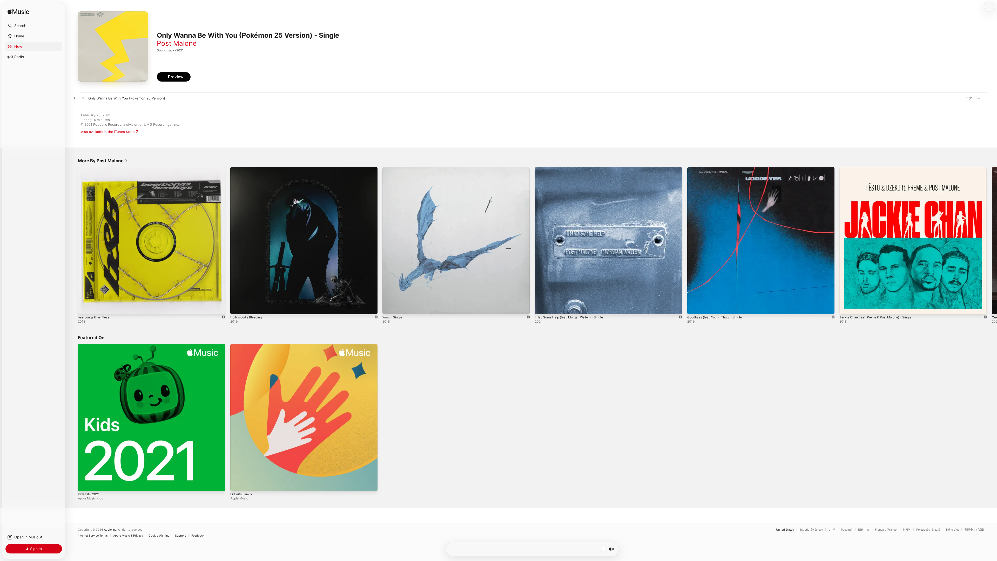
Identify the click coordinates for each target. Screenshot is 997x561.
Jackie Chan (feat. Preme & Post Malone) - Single (879, 169)
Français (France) (886, 529)
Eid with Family (242, 346)
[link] (103, 161)
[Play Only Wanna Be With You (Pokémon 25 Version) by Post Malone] (83, 98)
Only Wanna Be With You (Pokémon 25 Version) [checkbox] (126, 98)
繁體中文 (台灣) (974, 529)
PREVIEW (967, 98)
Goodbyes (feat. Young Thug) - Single (718, 169)
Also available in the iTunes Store (108, 132)
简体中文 (864, 529)
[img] (18, 12)
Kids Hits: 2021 (90, 346)
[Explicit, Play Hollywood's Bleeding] (237, 308)
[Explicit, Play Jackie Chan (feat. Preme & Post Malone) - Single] (846, 308)
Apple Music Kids (90, 498)
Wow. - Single (393, 169)
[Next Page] (991, 240)
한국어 (907, 529)
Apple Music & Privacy (128, 535)
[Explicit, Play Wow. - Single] (389, 308)
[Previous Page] (72, 240)
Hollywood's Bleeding (247, 169)
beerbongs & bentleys (96, 169)
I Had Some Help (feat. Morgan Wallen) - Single (573, 169)
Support (180, 535)
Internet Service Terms (93, 535)
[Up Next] (603, 549)
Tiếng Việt (952, 529)
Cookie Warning (159, 535)
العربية (832, 529)
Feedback (197, 535)
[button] (34, 25)
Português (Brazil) (928, 529)
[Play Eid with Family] (237, 484)
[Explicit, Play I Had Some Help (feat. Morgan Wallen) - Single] (541, 308)
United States (785, 529)
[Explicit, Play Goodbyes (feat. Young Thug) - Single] (694, 308)
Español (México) (811, 529)
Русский (847, 529)
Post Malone (177, 43)
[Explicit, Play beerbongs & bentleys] (84, 308)
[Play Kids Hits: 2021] (84, 484)
